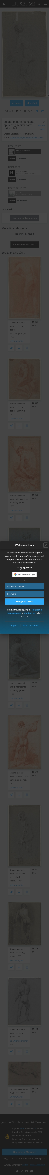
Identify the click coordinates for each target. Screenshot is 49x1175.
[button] (24, 574)
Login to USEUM (25, 601)
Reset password (30, 625)
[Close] (46, 545)
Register (15, 625)
